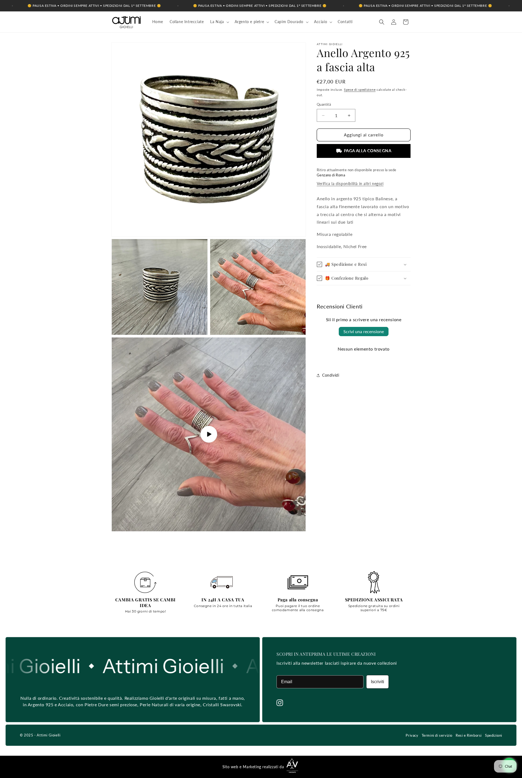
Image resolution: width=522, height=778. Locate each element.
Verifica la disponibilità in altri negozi (350, 183)
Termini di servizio (437, 735)
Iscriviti (377, 681)
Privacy (412, 735)
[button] (219, 21)
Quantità (324, 104)
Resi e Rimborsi (469, 735)
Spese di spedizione (359, 90)
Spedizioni (493, 735)
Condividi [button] (330, 375)
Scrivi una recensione (363, 331)
